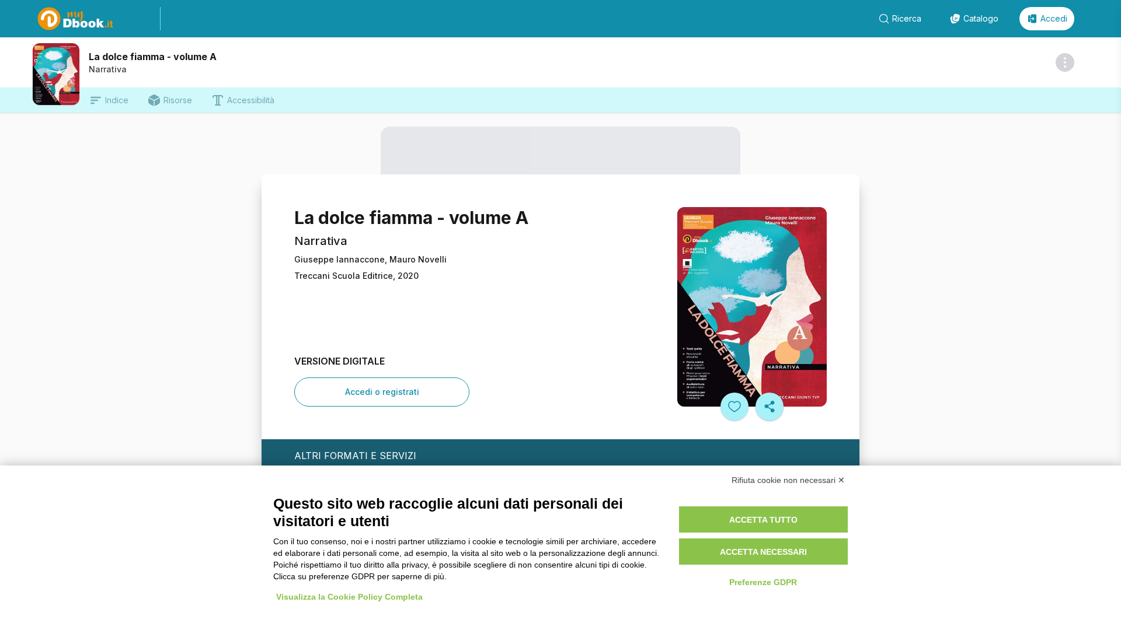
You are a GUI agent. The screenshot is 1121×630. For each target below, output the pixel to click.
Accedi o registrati (382, 392)
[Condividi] (770, 407)
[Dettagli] (1065, 62)
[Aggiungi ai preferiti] (734, 407)
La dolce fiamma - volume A (153, 56)
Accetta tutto (763, 519)
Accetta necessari (763, 551)
